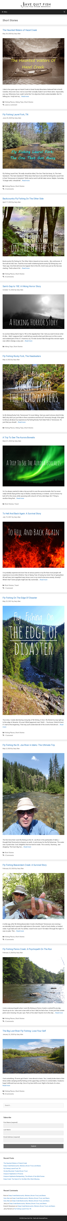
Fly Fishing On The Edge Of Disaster (20, 598)
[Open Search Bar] (64, 11)
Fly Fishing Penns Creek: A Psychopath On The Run (27, 949)
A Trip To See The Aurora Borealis (19, 437)
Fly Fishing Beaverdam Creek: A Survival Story (25, 865)
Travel (16, 504)
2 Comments (9, 189)
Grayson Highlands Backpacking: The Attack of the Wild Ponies (23, 1176)
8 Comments (9, 1094)
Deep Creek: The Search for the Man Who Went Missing (21, 1179)
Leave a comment (11, 105)
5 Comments (9, 939)
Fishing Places (10, 102)
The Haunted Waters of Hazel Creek (20, 30)
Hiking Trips (19, 102)
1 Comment (9, 588)
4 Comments (9, 277)
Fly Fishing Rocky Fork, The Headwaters (22, 356)
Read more (25, 96)
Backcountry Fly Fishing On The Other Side (23, 198)
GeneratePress (43, 1218)
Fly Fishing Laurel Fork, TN (15, 114)
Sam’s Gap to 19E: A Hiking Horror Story (22, 286)
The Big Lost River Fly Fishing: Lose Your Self (24, 1031)
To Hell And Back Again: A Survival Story (22, 513)
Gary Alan (6, 1198)
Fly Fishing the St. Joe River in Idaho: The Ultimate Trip (29, 745)
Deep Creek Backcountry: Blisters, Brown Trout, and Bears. (22, 1166)
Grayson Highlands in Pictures (13, 1174)
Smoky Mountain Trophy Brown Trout (15, 1171)
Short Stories (28, 102)
